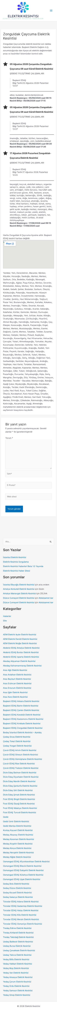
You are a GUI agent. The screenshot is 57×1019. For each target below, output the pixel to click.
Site (5, 620)
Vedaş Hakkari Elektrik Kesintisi (17, 964)
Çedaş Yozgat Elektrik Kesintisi (17, 746)
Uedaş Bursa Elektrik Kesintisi (17, 946)
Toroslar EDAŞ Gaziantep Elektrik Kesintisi (22, 906)
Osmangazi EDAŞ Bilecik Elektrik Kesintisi (22, 866)
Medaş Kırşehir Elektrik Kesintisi (17, 844)
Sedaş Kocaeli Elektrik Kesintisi (17, 892)
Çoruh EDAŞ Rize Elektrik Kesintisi (19, 763)
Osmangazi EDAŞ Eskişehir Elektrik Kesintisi (23, 870)
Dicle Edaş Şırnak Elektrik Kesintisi (19, 795)
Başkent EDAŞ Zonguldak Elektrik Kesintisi (22, 728)
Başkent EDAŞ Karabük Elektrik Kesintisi (21, 715)
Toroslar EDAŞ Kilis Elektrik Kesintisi (19, 915)
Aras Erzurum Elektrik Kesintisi (17, 688)
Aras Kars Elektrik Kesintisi (15, 697)
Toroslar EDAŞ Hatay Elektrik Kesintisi (20, 910)
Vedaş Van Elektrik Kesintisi (15, 973)
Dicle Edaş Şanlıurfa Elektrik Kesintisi (20, 786)
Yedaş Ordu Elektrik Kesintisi (16, 986)
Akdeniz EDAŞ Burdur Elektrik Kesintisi (21, 652)
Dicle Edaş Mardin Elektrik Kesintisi (19, 781)
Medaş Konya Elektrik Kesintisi (17, 848)
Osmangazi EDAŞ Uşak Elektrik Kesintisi (21, 879)
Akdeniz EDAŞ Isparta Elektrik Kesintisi (21, 657)
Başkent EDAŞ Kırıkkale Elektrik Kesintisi (21, 723)
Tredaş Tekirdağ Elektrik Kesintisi (18, 937)
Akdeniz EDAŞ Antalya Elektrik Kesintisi (21, 648)
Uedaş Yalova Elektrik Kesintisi (17, 955)
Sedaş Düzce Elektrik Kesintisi (17, 888)
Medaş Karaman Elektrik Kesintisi (18, 839)
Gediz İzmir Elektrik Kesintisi (16, 821)
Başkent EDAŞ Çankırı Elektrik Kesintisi (21, 710)
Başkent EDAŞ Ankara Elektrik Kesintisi (21, 701)
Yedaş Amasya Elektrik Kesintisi (17, 977)
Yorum (9, 438)
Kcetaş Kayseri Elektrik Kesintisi (18, 830)
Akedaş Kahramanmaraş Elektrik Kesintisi (22, 665)
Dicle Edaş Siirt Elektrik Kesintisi (18, 790)
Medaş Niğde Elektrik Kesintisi (17, 857)
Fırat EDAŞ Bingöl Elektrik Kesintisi (19, 799)
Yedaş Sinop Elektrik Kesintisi (16, 995)
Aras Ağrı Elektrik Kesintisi (15, 670)
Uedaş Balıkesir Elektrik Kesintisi (18, 941)
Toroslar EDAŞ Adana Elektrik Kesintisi (21, 901)
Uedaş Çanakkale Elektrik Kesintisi (19, 950)
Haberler (7, 616)
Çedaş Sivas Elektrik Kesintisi (16, 737)
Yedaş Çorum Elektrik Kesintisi (17, 982)
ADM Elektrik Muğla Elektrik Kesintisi (20, 643)
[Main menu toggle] (51, 11)
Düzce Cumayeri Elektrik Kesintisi (18, 598)
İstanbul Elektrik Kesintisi (14, 557)
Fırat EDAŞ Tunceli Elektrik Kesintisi (19, 812)
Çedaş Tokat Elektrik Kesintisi (16, 741)
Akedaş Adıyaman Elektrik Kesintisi (19, 661)
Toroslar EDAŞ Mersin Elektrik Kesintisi (21, 919)
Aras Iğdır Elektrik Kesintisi (15, 692)
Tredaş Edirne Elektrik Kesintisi (17, 928)
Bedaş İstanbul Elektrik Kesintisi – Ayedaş (22, 732)
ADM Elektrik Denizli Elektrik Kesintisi (20, 639)
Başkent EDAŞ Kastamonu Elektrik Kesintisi (23, 719)
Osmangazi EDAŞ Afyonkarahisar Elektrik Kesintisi (26, 861)
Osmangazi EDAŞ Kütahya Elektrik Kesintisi (23, 875)
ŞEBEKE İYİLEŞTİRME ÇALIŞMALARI (27, 73)
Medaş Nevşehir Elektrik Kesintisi (18, 852)
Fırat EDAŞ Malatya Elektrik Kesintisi (20, 808)
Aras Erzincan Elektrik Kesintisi (17, 683)
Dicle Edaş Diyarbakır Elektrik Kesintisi (20, 777)
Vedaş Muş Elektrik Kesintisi (16, 968)
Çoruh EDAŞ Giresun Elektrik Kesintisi (20, 754)
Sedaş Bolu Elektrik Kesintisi (16, 884)
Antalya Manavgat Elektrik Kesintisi (19, 593)
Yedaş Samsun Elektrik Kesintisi (17, 990)
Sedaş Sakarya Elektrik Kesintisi (18, 897)
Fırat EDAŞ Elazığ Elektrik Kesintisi (19, 803)
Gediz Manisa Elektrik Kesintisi (17, 826)
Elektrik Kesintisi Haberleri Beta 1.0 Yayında (23, 566)
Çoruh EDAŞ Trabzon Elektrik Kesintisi (20, 768)
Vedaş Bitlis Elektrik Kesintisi (16, 959)
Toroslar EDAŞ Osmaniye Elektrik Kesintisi (22, 924)
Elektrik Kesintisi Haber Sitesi (16, 571)
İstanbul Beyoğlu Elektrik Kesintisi (18, 584)
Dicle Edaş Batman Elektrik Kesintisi (19, 772)
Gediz (5, 817)
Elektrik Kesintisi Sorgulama (16, 562)
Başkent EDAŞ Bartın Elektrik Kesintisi (20, 706)
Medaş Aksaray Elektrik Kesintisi (18, 835)
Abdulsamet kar (46, 598)
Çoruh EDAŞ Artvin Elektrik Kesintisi (19, 750)
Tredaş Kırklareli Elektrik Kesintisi (18, 932)
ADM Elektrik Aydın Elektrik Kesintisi (19, 634)
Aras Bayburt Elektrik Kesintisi (17, 679)
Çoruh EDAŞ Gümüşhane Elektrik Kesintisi (22, 759)
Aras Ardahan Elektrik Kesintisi (17, 674)
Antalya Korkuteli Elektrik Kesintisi (18, 589)
